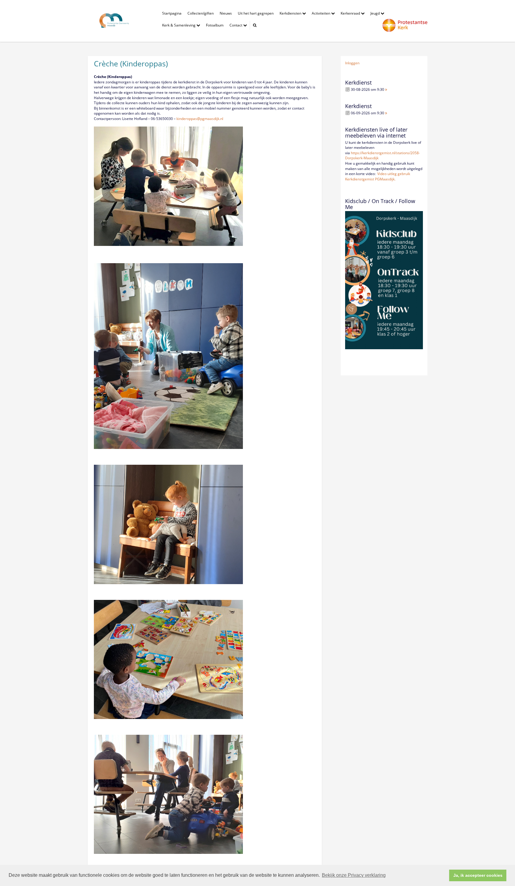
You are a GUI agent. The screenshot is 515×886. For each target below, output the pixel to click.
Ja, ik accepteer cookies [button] (477, 875)
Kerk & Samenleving (179, 25)
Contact (236, 25)
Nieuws (226, 13)
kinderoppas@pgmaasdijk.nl (199, 118)
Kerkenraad (351, 13)
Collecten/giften (200, 13)
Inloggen (352, 62)
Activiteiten (321, 13)
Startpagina (172, 13)
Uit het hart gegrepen (256, 13)
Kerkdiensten (291, 13)
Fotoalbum (215, 25)
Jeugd (375, 13)
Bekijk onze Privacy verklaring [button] (354, 875)
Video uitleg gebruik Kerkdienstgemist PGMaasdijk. (377, 176)
